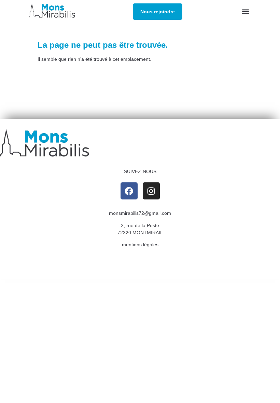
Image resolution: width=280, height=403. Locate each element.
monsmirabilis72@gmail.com (140, 213)
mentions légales (140, 244)
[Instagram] (151, 190)
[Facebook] (129, 190)
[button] (245, 11)
